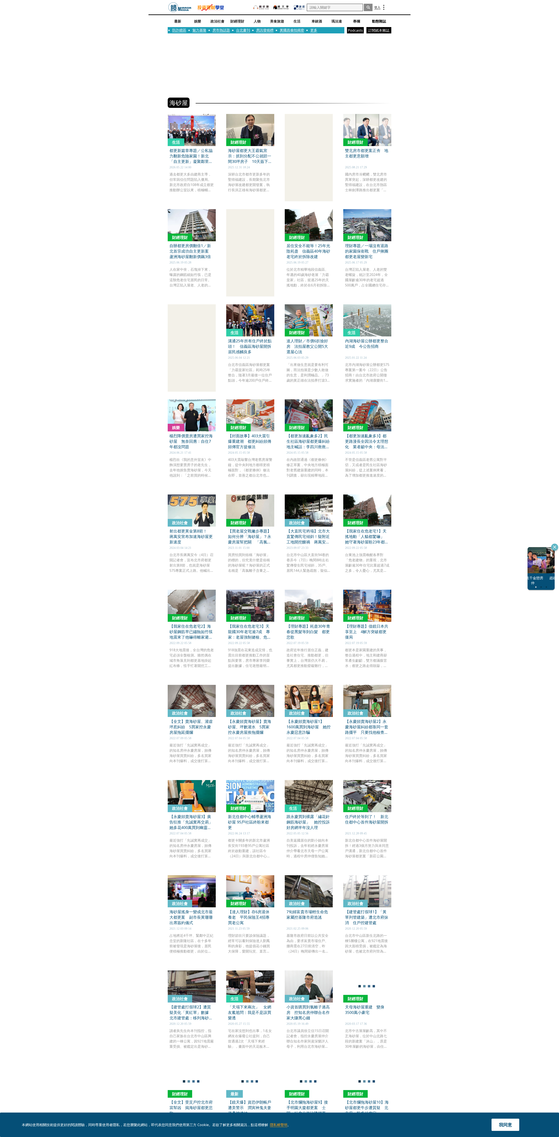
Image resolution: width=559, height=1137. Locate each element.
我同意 (505, 1125)
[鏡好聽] (261, 7)
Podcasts (355, 30)
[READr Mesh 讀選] (299, 7)
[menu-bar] (383, 7)
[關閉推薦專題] (554, 547)
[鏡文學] (281, 7)
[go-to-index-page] (180, 7)
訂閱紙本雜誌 (378, 30)
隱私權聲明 (278, 1124)
